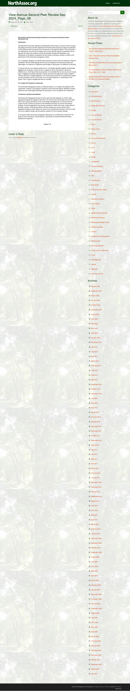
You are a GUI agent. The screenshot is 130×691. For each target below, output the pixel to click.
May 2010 (94, 515)
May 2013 (94, 375)
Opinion (93, 232)
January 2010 (95, 534)
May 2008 (94, 627)
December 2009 (96, 538)
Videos (93, 264)
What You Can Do (97, 274)
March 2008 (95, 636)
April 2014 (94, 356)
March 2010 (95, 524)
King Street (95, 185)
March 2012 (95, 412)
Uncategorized (96, 260)
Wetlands (94, 269)
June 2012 (94, 403)
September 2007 (96, 664)
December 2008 (96, 594)
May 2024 (94, 324)
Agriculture (94, 92)
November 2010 (96, 487)
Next (80, 26)
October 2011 (95, 436)
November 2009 (96, 543)
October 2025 (95, 286)
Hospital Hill (95, 162)
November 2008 (96, 599)
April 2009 (94, 576)
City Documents (96, 120)
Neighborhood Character (99, 213)
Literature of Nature (97, 199)
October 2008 (95, 604)
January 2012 (95, 422)
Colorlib (112, 686)
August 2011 (95, 445)
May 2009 (94, 571)
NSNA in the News (97, 227)
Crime (93, 124)
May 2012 (94, 408)
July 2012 (94, 398)
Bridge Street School (98, 106)
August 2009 (95, 557)
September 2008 (96, 608)
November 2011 (96, 431)
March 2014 (95, 361)
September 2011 (96, 440)
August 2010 (95, 501)
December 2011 (96, 426)
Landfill (93, 194)
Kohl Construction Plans (99, 190)
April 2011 (94, 464)
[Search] (122, 12)
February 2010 (96, 529)
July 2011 (94, 450)
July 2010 (94, 506)
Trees (93, 255)
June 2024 (94, 319)
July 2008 (94, 618)
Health (93, 157)
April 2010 (94, 520)
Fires (93, 148)
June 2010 (94, 510)
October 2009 (95, 548)
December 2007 (96, 650)
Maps (93, 208)
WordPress (118, 688)
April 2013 (94, 380)
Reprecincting (95, 241)
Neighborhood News (98, 218)
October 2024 (95, 305)
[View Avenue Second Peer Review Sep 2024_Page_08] (47, 80)
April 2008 (94, 632)
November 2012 (96, 384)
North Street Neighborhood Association (82, 686)
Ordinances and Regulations (100, 236)
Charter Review (96, 115)
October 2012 (95, 389)
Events (93, 134)
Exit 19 (93, 143)
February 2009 (96, 585)
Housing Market (96, 171)
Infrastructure (95, 180)
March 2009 (95, 580)
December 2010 (96, 482)
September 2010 (96, 496)
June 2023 (94, 333)
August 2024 (95, 314)
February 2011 (96, 473)
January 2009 (95, 590)
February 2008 (96, 641)
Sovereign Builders (97, 246)
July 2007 (94, 674)
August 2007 (95, 669)
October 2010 (95, 492)
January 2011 (95, 478)
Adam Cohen (29, 22)
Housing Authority (97, 166)
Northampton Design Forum (100, 222)
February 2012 (96, 417)
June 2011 (94, 454)
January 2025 (95, 300)
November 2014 (96, 342)
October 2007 (95, 660)
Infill (92, 176)
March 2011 (95, 468)
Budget (93, 110)
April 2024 (94, 328)
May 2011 (94, 459)
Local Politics (95, 204)
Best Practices (96, 101)
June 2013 (94, 370)
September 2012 (96, 394)
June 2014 (94, 352)
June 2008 (94, 622)
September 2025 (96, 291)
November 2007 (96, 655)
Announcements (96, 96)
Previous (15, 26)
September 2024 (96, 310)
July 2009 (94, 562)
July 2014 (94, 347)
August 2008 (95, 613)
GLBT (93, 152)
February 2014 (96, 366)
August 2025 (95, 296)
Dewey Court (95, 129)
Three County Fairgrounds (99, 250)
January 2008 (95, 646)
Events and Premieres (98, 138)
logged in (20, 137)
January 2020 (95, 338)
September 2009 (96, 552)
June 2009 (94, 566)
